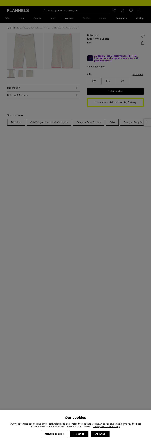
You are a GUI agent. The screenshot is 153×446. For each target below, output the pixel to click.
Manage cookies (54, 434)
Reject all (79, 434)
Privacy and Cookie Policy (106, 426)
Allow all (100, 434)
